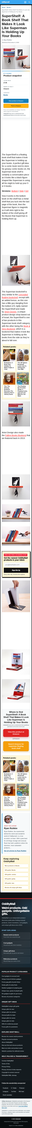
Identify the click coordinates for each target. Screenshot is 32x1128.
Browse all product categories (11, 996)
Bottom (15, 191)
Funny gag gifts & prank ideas (11, 982)
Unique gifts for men (8, 1009)
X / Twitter (14, 1088)
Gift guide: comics (10, 874)
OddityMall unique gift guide (10, 1006)
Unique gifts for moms (8, 1018)
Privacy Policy (6, 1066)
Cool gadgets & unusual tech (11, 976)
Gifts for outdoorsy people (10, 1024)
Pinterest (21, 1088)
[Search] (29, 2)
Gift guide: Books (10, 870)
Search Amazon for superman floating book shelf (16, 746)
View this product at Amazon (16, 733)
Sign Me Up (16, 570)
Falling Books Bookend (15, 435)
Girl (26, 191)
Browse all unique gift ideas (13, 887)
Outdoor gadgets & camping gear (12, 988)
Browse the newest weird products (12, 1036)
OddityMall (8, 903)
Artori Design (10, 312)
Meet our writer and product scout (12, 1048)
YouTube (13, 1091)
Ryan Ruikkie (8, 40)
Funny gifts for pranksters (10, 1027)
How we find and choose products (12, 1045)
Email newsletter (7, 1095)
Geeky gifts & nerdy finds (9, 985)
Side (22, 191)
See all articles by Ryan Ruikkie (15, 851)
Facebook (5, 1088)
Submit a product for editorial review (13, 1051)
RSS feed (21, 1091)
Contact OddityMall (8, 1060)
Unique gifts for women (9, 1012)
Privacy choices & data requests (11, 1069)
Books (9, 7)
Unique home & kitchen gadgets (11, 979)
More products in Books (12, 865)
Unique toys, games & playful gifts (12, 991)
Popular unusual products (10, 1039)
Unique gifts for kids (8, 1021)
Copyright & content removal (10, 1072)
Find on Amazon (16, 106)
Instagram (5, 1091)
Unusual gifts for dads (8, 1015)
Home (3, 7)
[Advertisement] (16, 136)
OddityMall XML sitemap (9, 1075)
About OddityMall (7, 1042)
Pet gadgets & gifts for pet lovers (12, 993)
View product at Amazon (16, 101)
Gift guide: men (9, 883)
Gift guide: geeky (10, 878)
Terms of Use (6, 1063)
